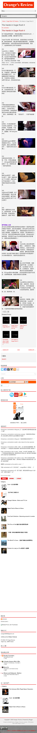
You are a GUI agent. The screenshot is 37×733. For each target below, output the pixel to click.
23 (11, 467)
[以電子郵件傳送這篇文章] (3, 312)
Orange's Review (17, 719)
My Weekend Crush (8, 657)
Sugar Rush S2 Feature (12, 21)
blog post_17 (18, 429)
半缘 (2, 467)
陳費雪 (2, 464)
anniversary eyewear (20, 434)
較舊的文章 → (32, 350)
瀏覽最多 (4, 478)
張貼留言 (4, 359)
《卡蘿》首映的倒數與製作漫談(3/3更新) (17, 532)
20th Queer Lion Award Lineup (11, 668)
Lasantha (25, 722)
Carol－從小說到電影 (12, 484)
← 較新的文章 (4, 350)
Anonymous (4, 429)
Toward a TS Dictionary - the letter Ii (12, 663)
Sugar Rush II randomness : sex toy (14, 327)
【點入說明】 (23, 422)
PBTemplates (31, 722)
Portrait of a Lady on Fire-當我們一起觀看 (18, 548)
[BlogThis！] (5, 312)
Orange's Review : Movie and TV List (17, 500)
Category (3, 481)
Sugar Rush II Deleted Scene (23, 327)
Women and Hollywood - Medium (12, 673)
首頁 (18, 350)
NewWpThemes (11, 722)
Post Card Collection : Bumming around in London (21, 516)
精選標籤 (11, 478)
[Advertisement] (8, 583)
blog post (17, 439)
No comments (5, 27)
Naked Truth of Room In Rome (15, 508)
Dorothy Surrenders (9, 655)
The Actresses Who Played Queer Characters (21, 689)
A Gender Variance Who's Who (12, 661)
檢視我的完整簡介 (4, 621)
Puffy (2, 451)
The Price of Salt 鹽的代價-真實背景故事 (17, 524)
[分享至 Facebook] (8, 312)
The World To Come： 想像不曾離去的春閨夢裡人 (20, 540)
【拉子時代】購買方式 (13, 492)
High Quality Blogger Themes (18, 723)
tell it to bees (15, 451)
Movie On (6, 667)
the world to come (19, 458)
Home (3, 21)
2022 (16, 447)
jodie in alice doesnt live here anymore (24, 442)
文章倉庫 (19, 478)
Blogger (31, 719)
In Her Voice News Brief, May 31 (11, 674)
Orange (5, 619)
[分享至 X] (7, 312)
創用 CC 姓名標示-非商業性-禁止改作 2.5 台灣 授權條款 (21, 730)
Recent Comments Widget (5, 475)
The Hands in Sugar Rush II (13, 25)
